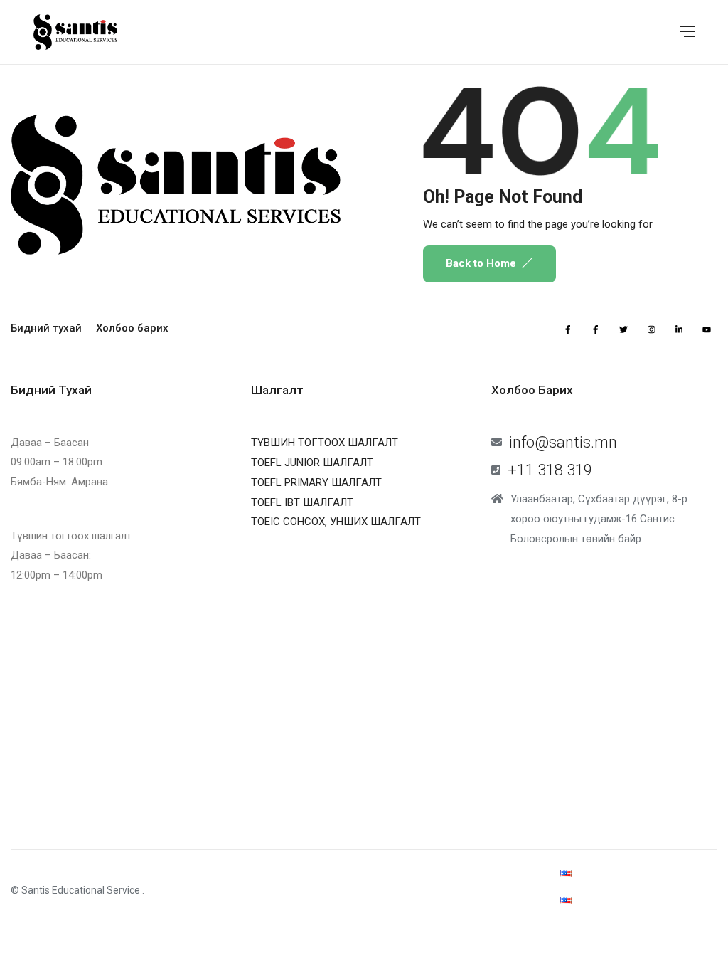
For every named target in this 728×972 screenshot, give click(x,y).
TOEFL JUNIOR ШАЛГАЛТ (312, 462)
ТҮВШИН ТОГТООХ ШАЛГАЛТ (324, 442)
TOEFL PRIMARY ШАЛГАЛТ (316, 482)
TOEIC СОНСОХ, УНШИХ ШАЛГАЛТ (336, 521)
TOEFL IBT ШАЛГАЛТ (302, 502)
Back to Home (481, 263)
